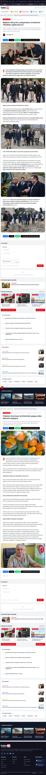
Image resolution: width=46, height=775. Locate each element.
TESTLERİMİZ (15, 11)
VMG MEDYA (37, 772)
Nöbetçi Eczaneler (23, 1)
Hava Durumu (5, 1)
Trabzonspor (16, 381)
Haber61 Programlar (25, 11)
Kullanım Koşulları (27, 761)
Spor (17, 1)
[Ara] (38, 8)
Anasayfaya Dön (40, 644)
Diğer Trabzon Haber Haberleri (9, 644)
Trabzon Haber (10, 15)
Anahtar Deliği (3, 759)
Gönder (40, 265)
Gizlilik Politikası (27, 759)
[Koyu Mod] (36, 8)
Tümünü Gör (41, 291)
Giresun (10, 381)
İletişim (13, 761)
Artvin (2, 761)
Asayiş (2, 763)
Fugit (36, 381)
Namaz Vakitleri (37, 1)
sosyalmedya (30, 381)
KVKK (25, 763)
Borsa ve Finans (12, 1)
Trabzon (23, 381)
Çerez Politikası (27, 765)
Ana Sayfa (4, 15)
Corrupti (5, 381)
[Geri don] (2, 387)
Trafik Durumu (30, 1)
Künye (13, 763)
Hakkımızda (14, 759)
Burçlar (42, 1)
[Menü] (41, 8)
